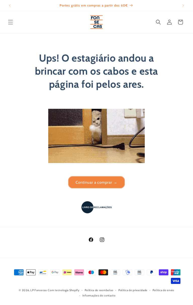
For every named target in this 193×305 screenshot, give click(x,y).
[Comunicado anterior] (9, 5)
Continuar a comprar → (96, 182)
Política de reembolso (99, 290)
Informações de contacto (99, 295)
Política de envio (163, 290)
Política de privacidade (133, 290)
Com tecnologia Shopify (63, 290)
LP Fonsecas (38, 290)
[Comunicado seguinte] (183, 5)
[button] (10, 22)
